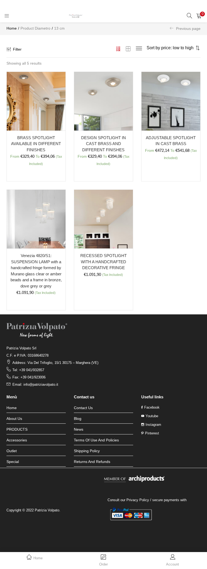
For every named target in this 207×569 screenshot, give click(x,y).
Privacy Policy (137, 500)
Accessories (16, 440)
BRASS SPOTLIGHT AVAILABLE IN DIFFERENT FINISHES (36, 143)
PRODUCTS (16, 429)
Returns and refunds (92, 461)
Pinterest (152, 433)
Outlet (11, 451)
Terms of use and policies (96, 440)
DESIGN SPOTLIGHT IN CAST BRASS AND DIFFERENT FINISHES (103, 143)
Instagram (153, 425)
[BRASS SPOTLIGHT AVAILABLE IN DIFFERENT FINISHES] (36, 101)
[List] (139, 49)
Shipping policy (87, 451)
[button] (199, 15)
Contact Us (83, 408)
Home (11, 28)
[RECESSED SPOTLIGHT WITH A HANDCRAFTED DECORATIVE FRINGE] (103, 219)
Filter (17, 49)
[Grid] (118, 49)
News (78, 429)
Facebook (152, 407)
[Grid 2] (128, 49)
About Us (14, 418)
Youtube (152, 416)
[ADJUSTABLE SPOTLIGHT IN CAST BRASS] (171, 101)
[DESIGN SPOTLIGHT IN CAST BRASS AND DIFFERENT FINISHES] (103, 101)
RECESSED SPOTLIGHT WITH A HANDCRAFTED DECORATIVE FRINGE (103, 261)
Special (12, 461)
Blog (77, 418)
